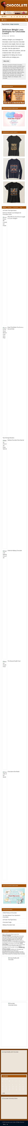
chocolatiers (5, 943)
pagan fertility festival (14, 950)
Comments (15, 207)
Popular (9, 207)
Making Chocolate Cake (9, 925)
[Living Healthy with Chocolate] (14, 979)
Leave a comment (8, 64)
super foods (5, 953)
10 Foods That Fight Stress (9, 210)
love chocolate (18, 75)
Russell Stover (16, 952)
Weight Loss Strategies (13, 76)
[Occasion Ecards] (14, 118)
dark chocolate (9, 69)
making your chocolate (16, 949)
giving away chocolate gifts (7, 945)
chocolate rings (21, 940)
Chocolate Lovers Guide (10, 1122)
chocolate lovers (20, 66)
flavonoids (14, 72)
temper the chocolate (13, 953)
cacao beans (11, 934)
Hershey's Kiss (13, 73)
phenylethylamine (6, 951)
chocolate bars (15, 936)
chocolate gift (13, 938)
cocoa (4, 69)
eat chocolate (11, 944)
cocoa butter (17, 943)
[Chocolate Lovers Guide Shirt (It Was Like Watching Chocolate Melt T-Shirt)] (14, 192)
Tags (21, 207)
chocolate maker (18, 939)
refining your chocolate (7, 952)
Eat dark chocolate (7, 72)
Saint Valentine (22, 952)
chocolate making (6, 940)
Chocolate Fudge (7, 922)
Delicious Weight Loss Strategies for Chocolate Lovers (13, 32)
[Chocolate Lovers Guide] (14, 0)
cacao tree (16, 934)
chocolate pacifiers (14, 940)
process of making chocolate (16, 951)
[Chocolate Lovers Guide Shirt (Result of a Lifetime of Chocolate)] (14, 146)
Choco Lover (6, 36)
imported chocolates (11, 947)
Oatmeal (9, 950)
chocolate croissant (12, 66)
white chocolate (21, 953)
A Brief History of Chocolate (10, 912)
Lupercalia (16, 947)
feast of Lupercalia (17, 944)
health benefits (6, 73)
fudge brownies (20, 72)
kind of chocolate (10, 75)
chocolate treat (6, 67)
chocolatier (22, 942)
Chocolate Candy (9, 937)
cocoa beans (11, 943)
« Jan (3, 1093)
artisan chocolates (18, 64)
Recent (4, 207)
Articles (13, 36)
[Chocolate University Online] (14, 1024)
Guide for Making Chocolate (15, 550)
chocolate (5, 66)
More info (6, 61)
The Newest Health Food (14, 661)
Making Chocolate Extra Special (16, 440)
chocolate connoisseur (18, 937)
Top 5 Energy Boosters (8, 437)
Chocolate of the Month (13, 771)
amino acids (5, 934)
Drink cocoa (20, 70)
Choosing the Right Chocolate (17, 67)
